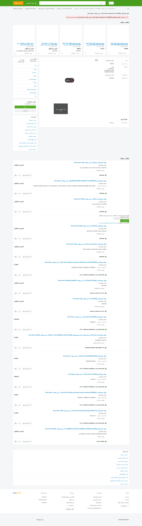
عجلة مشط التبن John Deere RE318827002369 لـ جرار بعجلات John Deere (84, 356)
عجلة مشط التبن (110, 60)
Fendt (34, 82)
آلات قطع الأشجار (32, 139)
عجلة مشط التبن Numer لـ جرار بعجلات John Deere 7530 (90, 162)
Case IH (34, 72)
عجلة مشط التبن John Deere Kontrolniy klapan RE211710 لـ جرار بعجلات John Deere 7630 (79, 410)
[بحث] (104, 3)
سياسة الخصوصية (112, 223)
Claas (34, 76)
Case (35, 69)
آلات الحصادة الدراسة (31, 123)
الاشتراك (125, 221)
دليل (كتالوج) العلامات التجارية (94, 508)
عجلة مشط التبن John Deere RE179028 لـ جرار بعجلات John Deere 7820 (49, 44)
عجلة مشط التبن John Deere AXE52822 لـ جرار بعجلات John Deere (86, 317)
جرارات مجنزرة (32, 149)
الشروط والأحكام (97, 497)
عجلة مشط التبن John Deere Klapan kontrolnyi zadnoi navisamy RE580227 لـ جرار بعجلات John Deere (75, 392)
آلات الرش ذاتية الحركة (30, 130)
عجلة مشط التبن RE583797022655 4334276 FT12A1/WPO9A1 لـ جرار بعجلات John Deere (80, 181)
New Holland (33, 93)
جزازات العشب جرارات (30, 133)
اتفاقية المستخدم (103, 223)
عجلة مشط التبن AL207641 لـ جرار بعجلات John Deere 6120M (88, 226)
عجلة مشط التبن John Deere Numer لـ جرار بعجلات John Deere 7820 (86, 244)
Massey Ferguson (31, 89)
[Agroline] (122, 3)
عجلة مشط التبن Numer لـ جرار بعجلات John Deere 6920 (90, 199)
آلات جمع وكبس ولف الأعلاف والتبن (27, 143)
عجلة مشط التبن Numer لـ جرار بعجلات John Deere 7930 (25, 44)
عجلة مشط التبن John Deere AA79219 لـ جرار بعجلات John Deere (87, 374)
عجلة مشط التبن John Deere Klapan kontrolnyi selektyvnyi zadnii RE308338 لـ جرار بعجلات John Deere (75, 262)
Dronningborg (32, 79)
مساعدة (127, 499)
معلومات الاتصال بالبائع (123, 502)
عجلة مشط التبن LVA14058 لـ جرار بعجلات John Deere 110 (89, 298)
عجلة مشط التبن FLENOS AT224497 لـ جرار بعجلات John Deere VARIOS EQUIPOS (82, 280)
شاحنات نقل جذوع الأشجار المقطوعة (27, 146)
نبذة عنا (127, 497)
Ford (35, 86)
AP (35, 66)
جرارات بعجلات (32, 120)
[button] (19, 175)
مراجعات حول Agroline (95, 505)
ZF (35, 96)
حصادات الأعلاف (32, 136)
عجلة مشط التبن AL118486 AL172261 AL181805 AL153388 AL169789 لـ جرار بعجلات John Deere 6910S (75, 429)
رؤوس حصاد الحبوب (31, 126)
